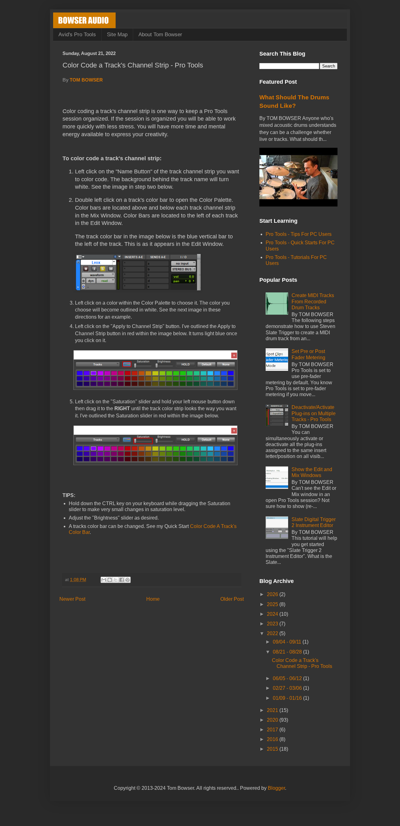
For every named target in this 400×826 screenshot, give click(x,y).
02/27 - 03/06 (288, 688)
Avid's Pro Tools (77, 34)
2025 (273, 604)
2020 (273, 720)
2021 (273, 710)
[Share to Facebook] (121, 580)
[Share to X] (115, 580)
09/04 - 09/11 (287, 641)
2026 (273, 594)
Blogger (276, 788)
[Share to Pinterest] (127, 580)
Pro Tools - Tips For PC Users (299, 234)
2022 (273, 633)
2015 (273, 749)
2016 (273, 739)
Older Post (232, 599)
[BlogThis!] (110, 580)
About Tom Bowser (160, 34)
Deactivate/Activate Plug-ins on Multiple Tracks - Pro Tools (314, 413)
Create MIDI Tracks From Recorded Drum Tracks (313, 301)
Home (153, 599)
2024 (273, 614)
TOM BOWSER (86, 79)
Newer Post (72, 599)
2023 (273, 623)
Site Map (117, 34)
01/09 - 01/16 (288, 698)
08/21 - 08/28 (288, 651)
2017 (273, 729)
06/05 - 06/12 (288, 678)
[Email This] (104, 580)
